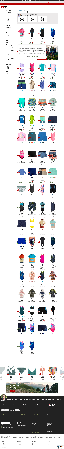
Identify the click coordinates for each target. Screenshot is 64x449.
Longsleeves (49, 443)
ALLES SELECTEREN (35, 56)
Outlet (42, 6)
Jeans (48, 444)
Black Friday (3, 441)
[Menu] (63, 446)
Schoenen (15, 6)
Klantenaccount (49, 423)
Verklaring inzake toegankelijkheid (52, 430)
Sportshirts (49, 440)
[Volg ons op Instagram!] (18, 423)
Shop (2, 0)
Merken (38, 6)
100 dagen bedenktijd (41, 404)
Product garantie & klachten (36, 427)
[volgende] (35, 90)
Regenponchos (19, 441)
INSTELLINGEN (28, 56)
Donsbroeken (34, 443)
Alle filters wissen (8, 29)
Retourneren (34, 426)
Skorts (33, 444)
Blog (4, 0)
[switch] (62, 448)
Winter (30, 6)
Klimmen (23, 6)
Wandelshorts (34, 441)
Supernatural (3, 444)
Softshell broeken (34, 442)
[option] (22, 20)
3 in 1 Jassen (18, 442)
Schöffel (3, 443)
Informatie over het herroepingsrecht (37, 431)
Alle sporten (34, 6)
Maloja (2, 442)
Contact (33, 425)
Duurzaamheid (49, 431)
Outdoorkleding (21, 10)
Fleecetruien (34, 440)
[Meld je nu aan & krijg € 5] (32, 387)
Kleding (11, 6)
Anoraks (49, 441)
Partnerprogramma (50, 426)
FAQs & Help (34, 424)
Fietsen (27, 6)
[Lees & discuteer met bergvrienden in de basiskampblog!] (21, 423)
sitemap (4, 445)
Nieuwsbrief (49, 424)
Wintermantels (19, 444)
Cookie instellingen (35, 430)
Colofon (48, 427)
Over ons (48, 422)
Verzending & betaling (35, 422)
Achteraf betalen (25, 404)
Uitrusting (19, 6)
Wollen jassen (19, 443)
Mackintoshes (19, 440)
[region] (32, 52)
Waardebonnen (49, 425)
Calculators (3, 440)
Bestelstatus (34, 423)
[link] (10, 10)
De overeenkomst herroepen (36, 432)
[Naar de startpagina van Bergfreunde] (5, 6)
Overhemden (49, 442)
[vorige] (28, 90)
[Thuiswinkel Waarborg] (52, 405)
